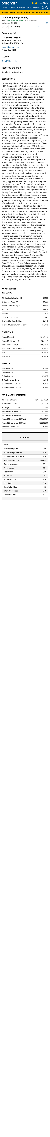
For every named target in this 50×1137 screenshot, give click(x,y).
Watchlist (21, 7)
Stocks (4, 7)
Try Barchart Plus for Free (36, 12)
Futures (12, 7)
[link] (47, 23)
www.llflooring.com (10, 47)
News (29, 7)
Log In (35, 3)
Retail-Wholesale (9, 61)
